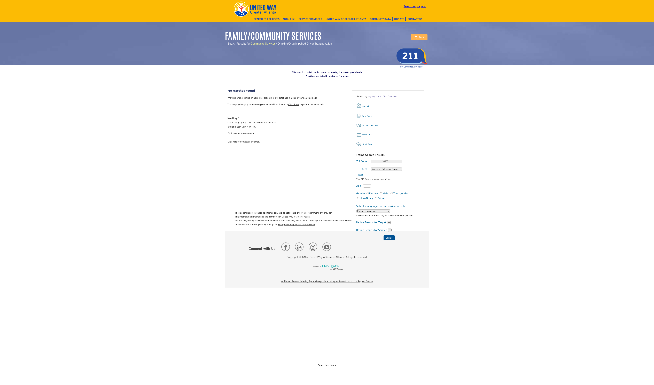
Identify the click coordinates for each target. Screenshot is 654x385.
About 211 (289, 19)
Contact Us (415, 19)
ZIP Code (361, 161)
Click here (232, 133)
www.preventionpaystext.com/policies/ (296, 224)
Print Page (367, 116)
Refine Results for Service (372, 229)
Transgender (400, 193)
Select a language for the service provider (381, 205)
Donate (399, 19)
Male (385, 193)
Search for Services (267, 19)
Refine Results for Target (371, 222)
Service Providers (310, 19)
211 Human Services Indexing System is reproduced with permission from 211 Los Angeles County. (327, 281)
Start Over (367, 144)
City (364, 168)
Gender (360, 193)
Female (373, 193)
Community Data (380, 19)
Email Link (366, 134)
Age (358, 185)
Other (381, 198)
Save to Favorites (370, 125)
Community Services (263, 43)
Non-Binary (366, 198)
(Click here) (293, 104)
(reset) (361, 174)
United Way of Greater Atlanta (346, 19)
